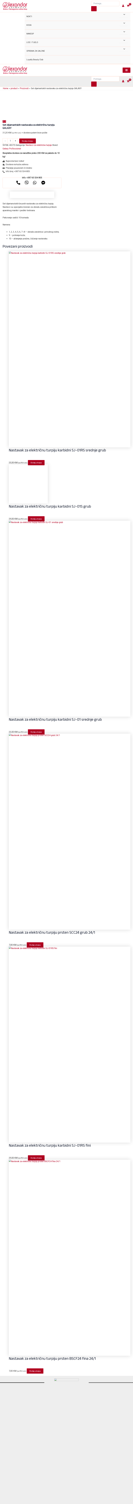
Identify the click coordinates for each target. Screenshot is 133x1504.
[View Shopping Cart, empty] (128, 6)
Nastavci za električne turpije (39, 145)
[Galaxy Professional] (32, 195)
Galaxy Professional (12, 148)
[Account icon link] (123, 6)
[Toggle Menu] (123, 14)
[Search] (94, 8)
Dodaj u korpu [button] (36, 462)
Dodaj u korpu (27, 141)
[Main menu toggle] (126, 70)
